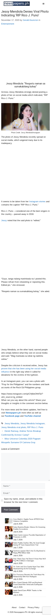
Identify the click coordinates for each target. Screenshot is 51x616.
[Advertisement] (25, 55)
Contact (22, 607)
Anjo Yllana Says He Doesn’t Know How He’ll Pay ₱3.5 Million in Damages (29, 560)
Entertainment (7, 24)
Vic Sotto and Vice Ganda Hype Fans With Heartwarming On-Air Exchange (28, 568)
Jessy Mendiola (12, 423)
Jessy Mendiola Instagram (32, 423)
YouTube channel (32, 416)
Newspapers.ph (13, 413)
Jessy (4, 220)
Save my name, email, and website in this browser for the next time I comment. (23, 500)
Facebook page (12, 416)
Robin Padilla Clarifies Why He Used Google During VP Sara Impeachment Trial (29, 544)
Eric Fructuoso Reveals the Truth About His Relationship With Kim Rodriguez (28, 576)
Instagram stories (37, 201)
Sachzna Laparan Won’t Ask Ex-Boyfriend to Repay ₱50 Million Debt (29, 552)
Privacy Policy (33, 607)
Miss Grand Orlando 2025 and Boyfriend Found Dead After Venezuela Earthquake (27, 583)
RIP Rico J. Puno (35, 427)
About (14, 607)
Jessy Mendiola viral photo (13, 427)
